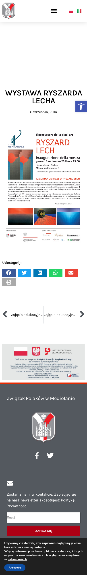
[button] (81, 106)
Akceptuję (15, 567)
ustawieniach (17, 559)
